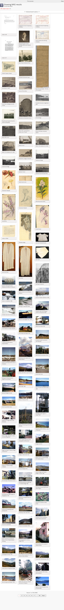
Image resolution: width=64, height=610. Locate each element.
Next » (43, 595)
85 (39, 595)
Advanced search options (32, 11)
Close (62, 1)
